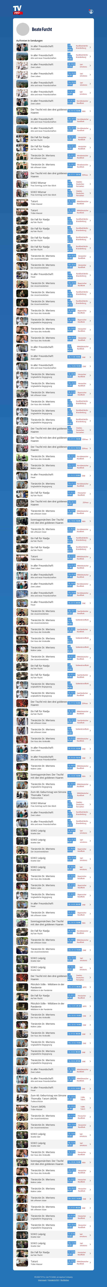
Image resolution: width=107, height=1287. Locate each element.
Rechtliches (65, 1280)
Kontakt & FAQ (53, 1280)
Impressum (42, 1280)
